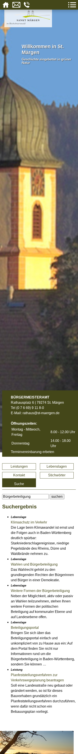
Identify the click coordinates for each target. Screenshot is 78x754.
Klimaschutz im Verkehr (29, 522)
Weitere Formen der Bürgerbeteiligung (40, 591)
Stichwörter (56, 475)
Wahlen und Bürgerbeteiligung (34, 564)
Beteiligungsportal (25, 627)
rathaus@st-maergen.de (41, 413)
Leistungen (19, 466)
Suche (19, 484)
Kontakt (19, 475)
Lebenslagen (57, 466)
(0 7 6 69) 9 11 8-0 (30, 408)
